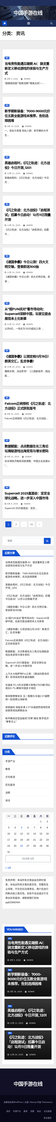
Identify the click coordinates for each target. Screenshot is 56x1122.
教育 (7, 769)
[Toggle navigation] (28, 23)
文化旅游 (10, 777)
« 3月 (8, 868)
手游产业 (10, 761)
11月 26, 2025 (13, 225)
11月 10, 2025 (13, 324)
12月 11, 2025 (13, 173)
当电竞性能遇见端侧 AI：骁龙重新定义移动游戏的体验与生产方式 (27, 68)
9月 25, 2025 (13, 414)
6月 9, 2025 (12, 504)
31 (31, 524)
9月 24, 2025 (13, 457)
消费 (7, 792)
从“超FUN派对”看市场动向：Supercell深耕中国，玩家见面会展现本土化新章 (28, 314)
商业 (39, 1111)
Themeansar (47, 1102)
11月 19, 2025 (13, 272)
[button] (51, 23)
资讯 (7, 58)
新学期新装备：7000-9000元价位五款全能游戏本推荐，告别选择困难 (27, 116)
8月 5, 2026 (12, 79)
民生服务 (10, 785)
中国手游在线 (28, 13)
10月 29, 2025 (13, 367)
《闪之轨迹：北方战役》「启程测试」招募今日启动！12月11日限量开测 (28, 215)
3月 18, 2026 (13, 126)
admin (26, 79)
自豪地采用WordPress (14, 1102)
